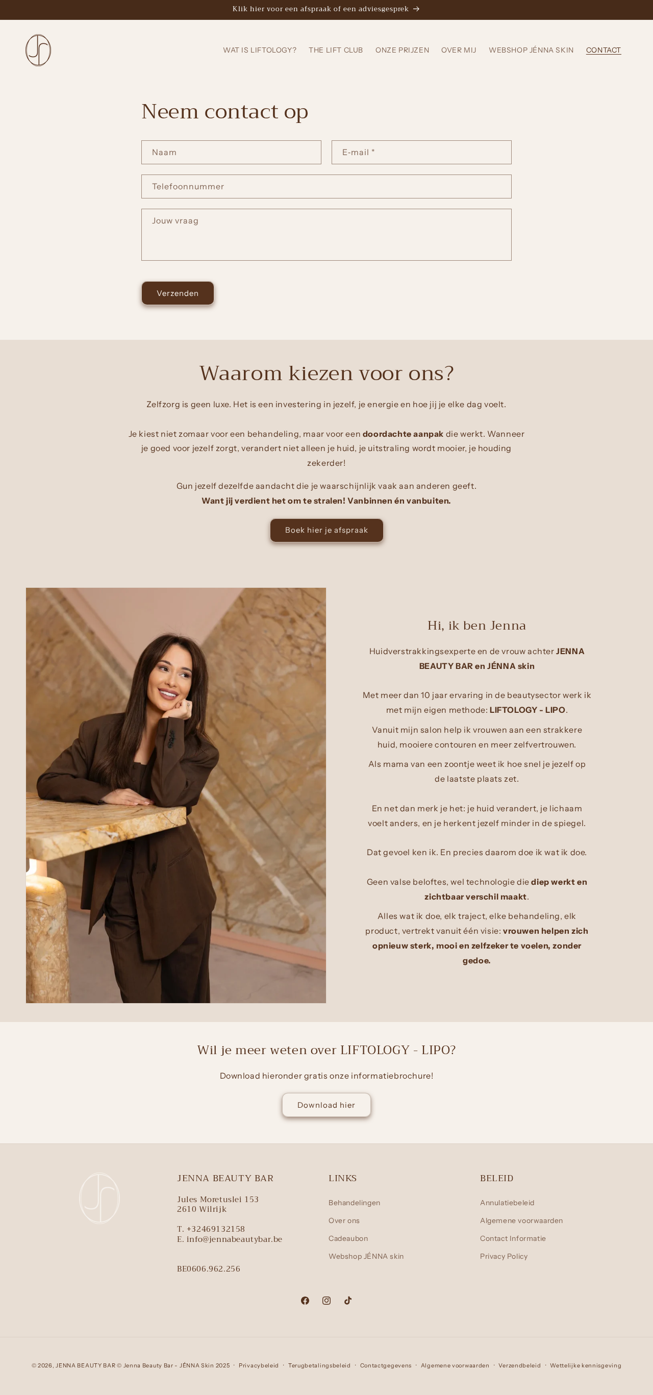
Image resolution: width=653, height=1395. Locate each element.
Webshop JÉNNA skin (366, 1256)
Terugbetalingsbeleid (319, 1365)
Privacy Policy (504, 1256)
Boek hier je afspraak (326, 530)
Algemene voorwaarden (521, 1220)
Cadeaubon (348, 1238)
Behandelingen (355, 1202)
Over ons (344, 1220)
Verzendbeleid (519, 1365)
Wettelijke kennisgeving (585, 1365)
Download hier (326, 1105)
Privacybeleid (259, 1365)
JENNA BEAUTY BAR (85, 1365)
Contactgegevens (386, 1365)
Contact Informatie (513, 1238)
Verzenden (178, 293)
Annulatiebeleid (507, 1202)
